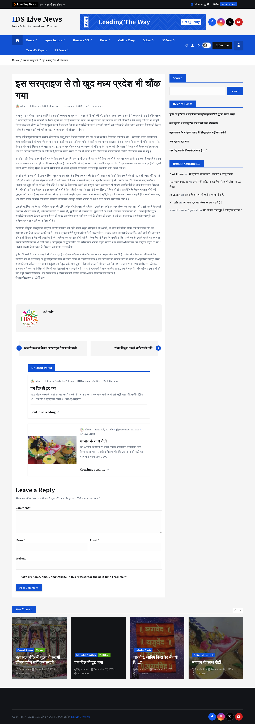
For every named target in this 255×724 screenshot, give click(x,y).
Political (69, 381)
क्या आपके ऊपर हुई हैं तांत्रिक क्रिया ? (222, 210)
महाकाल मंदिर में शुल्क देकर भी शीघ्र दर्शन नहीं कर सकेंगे (197, 132)
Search (177, 78)
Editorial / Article (39, 106)
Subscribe (222, 45)
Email (94, 540)
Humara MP (81, 40)
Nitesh (173, 202)
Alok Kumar (176, 174)
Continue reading (44, 412)
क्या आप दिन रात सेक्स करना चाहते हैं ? (202, 202)
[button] (235, 610)
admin (23, 106)
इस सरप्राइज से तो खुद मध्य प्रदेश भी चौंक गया (45, 60)
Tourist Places (25, 650)
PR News (60, 50)
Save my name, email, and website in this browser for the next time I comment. (74, 577)
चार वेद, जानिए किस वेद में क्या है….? (188, 150)
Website (21, 558)
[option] (39, 648)
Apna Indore (53, 40)
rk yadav (174, 195)
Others (147, 40)
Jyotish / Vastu (143, 650)
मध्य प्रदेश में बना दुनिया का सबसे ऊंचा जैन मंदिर (193, 123)
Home (30, 40)
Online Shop (126, 40)
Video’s (168, 40)
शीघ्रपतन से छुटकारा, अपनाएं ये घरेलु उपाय (211, 174)
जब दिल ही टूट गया (179, 141)
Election (54, 106)
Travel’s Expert (36, 50)
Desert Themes (80, 716)
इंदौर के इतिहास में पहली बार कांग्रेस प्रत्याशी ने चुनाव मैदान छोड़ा (202, 114)
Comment (23, 508)
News (103, 40)
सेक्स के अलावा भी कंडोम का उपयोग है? (204, 195)
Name (20, 540)
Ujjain (40, 650)
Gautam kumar (178, 182)
